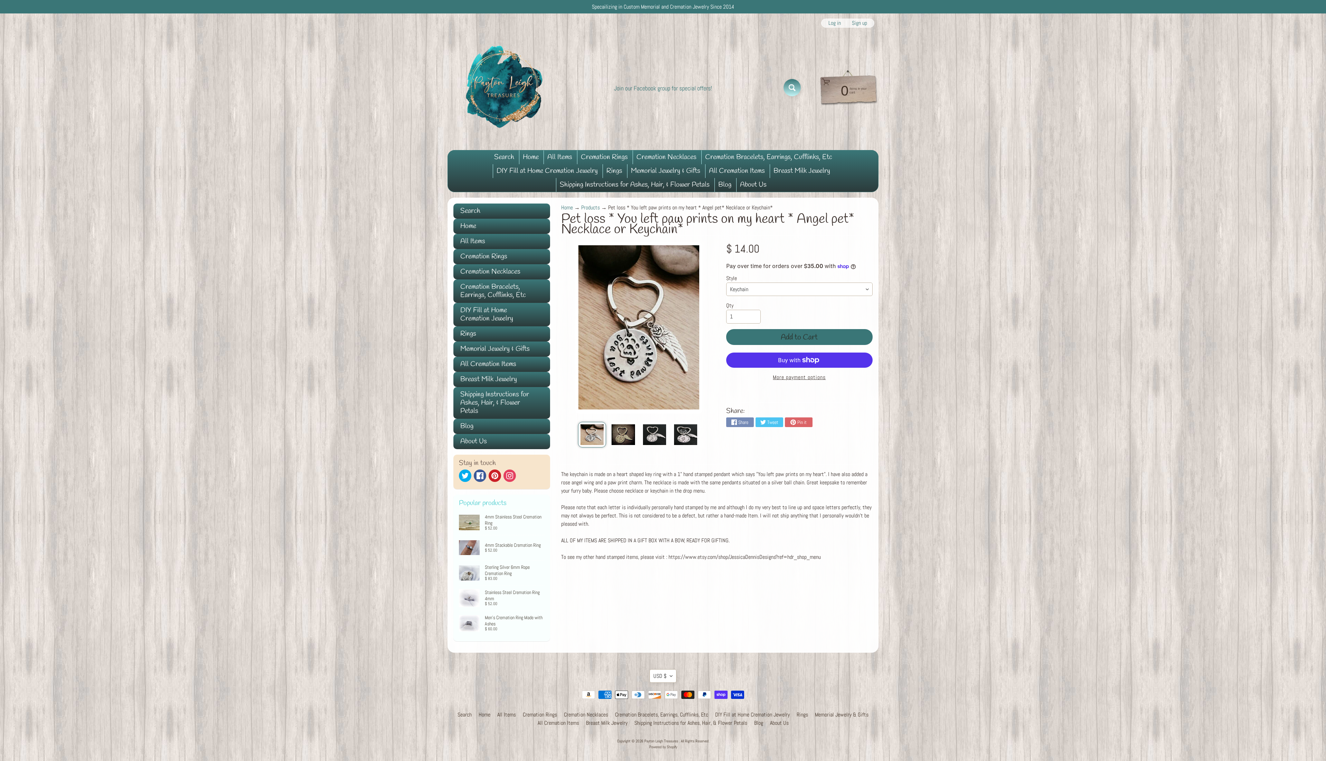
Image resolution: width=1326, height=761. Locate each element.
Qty (729, 305)
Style (731, 278)
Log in (834, 23)
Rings (614, 171)
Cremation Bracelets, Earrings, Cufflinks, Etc (768, 157)
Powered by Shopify (663, 746)
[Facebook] (480, 476)
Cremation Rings (604, 157)
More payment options (799, 377)
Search (504, 157)
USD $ (659, 676)
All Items (559, 157)
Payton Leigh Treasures (661, 741)
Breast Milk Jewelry (802, 171)
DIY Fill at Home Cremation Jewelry (547, 171)
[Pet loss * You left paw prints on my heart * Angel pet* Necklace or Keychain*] (592, 434)
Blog (724, 184)
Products (590, 207)
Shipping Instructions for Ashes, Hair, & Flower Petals (635, 184)
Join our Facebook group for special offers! (663, 88)
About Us (753, 184)
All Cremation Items (737, 171)
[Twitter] (465, 476)
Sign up (859, 23)
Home (531, 157)
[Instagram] (509, 476)
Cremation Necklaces (666, 157)
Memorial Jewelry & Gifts (665, 171)
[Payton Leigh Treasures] (504, 88)
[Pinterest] (495, 476)
